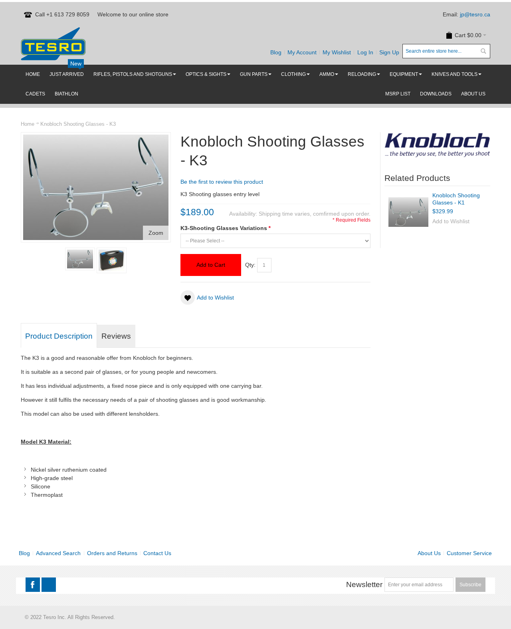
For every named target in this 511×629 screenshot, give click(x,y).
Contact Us (157, 553)
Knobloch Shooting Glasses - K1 (456, 199)
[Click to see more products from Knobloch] (437, 145)
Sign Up (389, 52)
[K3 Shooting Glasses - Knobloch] (80, 259)
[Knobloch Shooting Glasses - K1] (408, 212)
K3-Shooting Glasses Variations (225, 228)
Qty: (250, 265)
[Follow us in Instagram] (49, 585)
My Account (302, 52)
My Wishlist (337, 52)
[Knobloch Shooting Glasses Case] (112, 260)
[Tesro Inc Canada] (53, 43)
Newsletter (364, 584)
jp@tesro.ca (475, 14)
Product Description (59, 336)
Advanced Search (58, 553)
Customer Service (469, 553)
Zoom (156, 233)
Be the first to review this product (221, 182)
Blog (275, 52)
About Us (429, 553)
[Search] (483, 51)
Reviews (116, 336)
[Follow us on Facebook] (34, 585)
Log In (365, 52)
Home (27, 124)
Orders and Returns (112, 553)
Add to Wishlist (450, 221)
